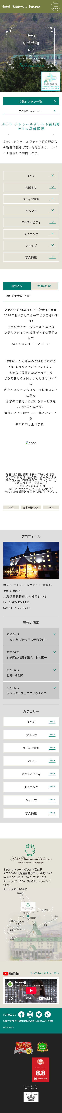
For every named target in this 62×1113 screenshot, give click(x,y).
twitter (39, 1014)
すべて (31, 176)
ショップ (31, 245)
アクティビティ (31, 222)
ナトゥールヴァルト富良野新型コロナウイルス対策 (50, 81)
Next (51, 507)
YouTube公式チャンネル (45, 973)
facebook (21, 1014)
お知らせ (31, 187)
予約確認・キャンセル (30, 111)
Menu (56, 8)
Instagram (30, 1014)
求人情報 (31, 257)
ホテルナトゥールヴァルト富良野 (21, 6)
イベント (31, 211)
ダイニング (31, 234)
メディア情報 (31, 199)
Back (11, 507)
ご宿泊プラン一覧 (30, 101)
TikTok (47, 1014)
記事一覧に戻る (31, 507)
